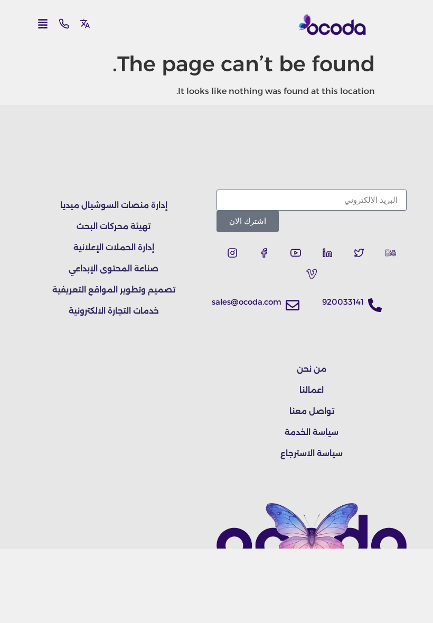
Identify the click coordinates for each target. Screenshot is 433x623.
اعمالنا (311, 390)
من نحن (311, 369)
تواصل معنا (311, 411)
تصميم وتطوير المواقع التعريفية (113, 290)
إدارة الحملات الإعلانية (113, 247)
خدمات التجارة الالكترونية (114, 311)
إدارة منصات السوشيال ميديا (113, 205)
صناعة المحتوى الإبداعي (113, 268)
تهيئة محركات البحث (113, 226)
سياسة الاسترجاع (311, 453)
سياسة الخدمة (311, 432)
